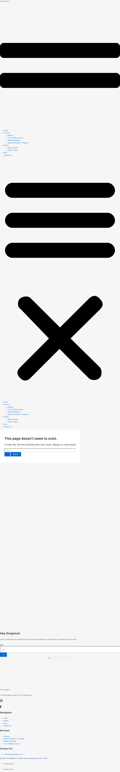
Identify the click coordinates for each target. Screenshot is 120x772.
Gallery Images (13, 148)
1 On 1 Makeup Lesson (15, 138)
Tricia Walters (5, 1)
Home (6, 130)
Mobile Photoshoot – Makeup (18, 143)
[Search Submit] (7, 454)
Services (7, 133)
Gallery (6, 145)
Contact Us (8, 155)
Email (1, 645)
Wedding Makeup (14, 140)
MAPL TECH (43, 758)
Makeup (10, 135)
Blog (5, 153)
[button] (60, 278)
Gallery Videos (13, 150)
